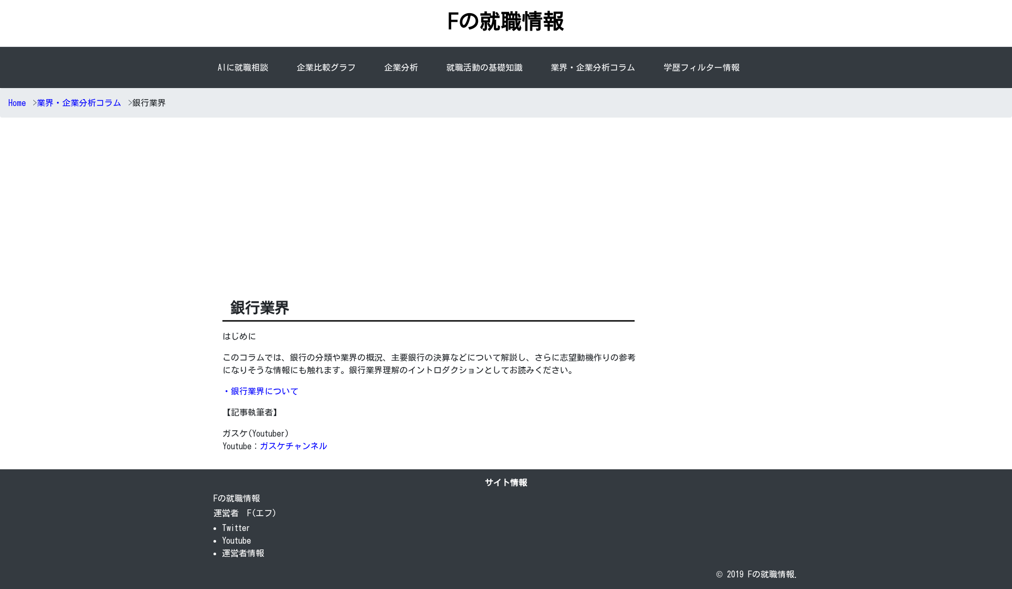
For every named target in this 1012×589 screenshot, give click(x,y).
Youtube (236, 540)
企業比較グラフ (326, 67)
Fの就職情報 (506, 21)
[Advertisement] (506, 205)
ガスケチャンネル (293, 446)
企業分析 (403, 67)
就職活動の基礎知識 (484, 67)
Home (17, 103)
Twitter (236, 528)
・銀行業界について (260, 391)
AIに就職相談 (243, 67)
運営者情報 (243, 553)
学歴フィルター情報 (701, 67)
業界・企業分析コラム (593, 67)
